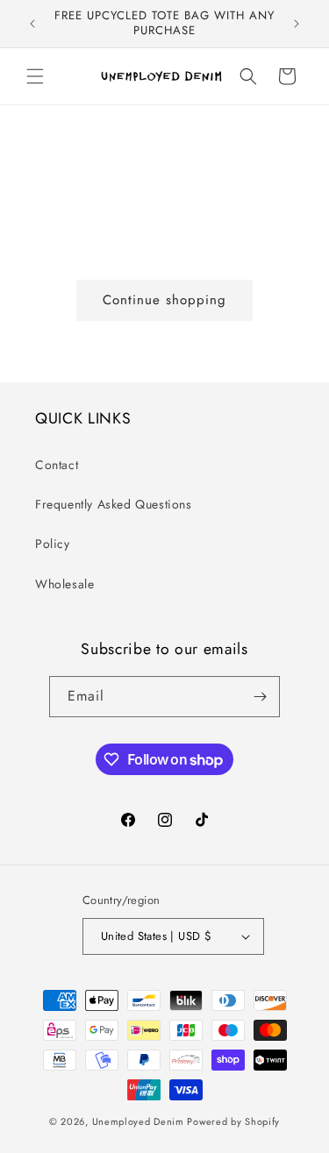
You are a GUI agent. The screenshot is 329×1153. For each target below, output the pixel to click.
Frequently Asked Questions (113, 504)
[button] (35, 76)
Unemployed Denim (138, 1121)
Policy (52, 543)
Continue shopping (164, 300)
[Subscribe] (259, 696)
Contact (56, 464)
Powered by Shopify (233, 1121)
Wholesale (64, 584)
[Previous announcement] (32, 23)
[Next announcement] (296, 23)
